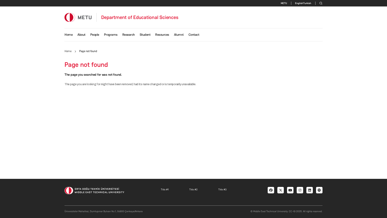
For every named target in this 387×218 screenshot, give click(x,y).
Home (68, 34)
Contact (193, 34)
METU (284, 3)
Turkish (307, 3)
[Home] (78, 17)
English (299, 3)
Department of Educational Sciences (139, 17)
